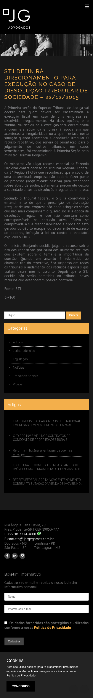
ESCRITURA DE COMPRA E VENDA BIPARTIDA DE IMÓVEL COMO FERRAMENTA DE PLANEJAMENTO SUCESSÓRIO (47, 467)
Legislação (20, 359)
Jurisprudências (24, 350)
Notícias (18, 367)
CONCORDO (21, 686)
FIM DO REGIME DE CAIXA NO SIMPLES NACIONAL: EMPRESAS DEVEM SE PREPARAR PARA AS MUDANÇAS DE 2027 (47, 423)
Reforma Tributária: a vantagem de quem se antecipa (42, 452)
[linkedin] (15, 556)
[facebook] (7, 556)
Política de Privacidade (20, 675)
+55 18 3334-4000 (21, 534)
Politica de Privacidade (52, 627)
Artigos (18, 342)
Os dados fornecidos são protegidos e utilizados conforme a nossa (46, 625)
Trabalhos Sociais (25, 376)
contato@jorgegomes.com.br (30, 538)
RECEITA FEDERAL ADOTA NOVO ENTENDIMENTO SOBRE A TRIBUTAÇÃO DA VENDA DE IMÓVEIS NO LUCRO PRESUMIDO (47, 482)
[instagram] (22, 556)
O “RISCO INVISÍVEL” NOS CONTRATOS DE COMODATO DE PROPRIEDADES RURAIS (41, 437)
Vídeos (17, 384)
